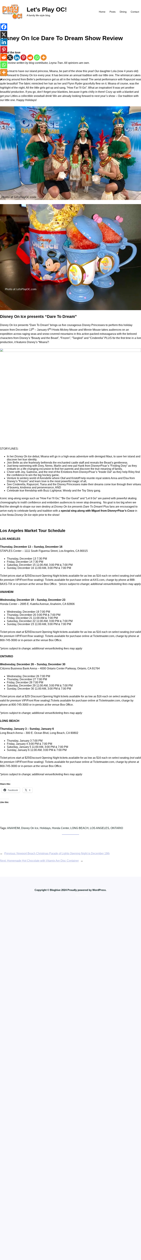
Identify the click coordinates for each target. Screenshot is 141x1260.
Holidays (45, 828)
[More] (44, 57)
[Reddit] (30, 57)
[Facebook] (3, 26)
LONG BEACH (79, 828)
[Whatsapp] (37, 57)
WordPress (82, 895)
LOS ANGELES (99, 828)
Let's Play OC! (47, 9)
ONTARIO (117, 828)
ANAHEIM (13, 828)
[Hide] (1, 79)
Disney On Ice (29, 828)
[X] (10, 57)
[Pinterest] (23, 57)
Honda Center (60, 828)
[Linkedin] (17, 57)
